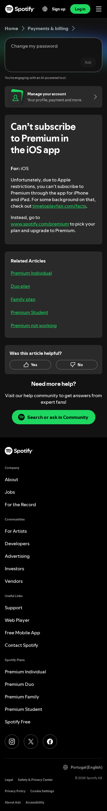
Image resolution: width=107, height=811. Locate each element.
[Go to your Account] (93, 97)
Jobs (10, 492)
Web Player (17, 620)
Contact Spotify (21, 645)
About (11, 479)
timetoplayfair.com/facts (59, 206)
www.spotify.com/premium (40, 223)
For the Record (20, 504)
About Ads (13, 802)
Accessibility (35, 802)
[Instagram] (12, 741)
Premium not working (34, 325)
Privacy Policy (15, 791)
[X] (31, 741)
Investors (14, 568)
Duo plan (20, 286)
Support (13, 607)
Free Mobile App (22, 632)
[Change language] (45, 9)
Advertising (17, 556)
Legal (9, 780)
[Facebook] (50, 741)
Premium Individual (31, 273)
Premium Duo (19, 684)
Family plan (23, 299)
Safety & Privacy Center (35, 780)
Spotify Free (17, 721)
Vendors (14, 581)
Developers (17, 543)
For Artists (16, 531)
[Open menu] (98, 9)
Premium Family (22, 696)
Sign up (58, 9)
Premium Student (29, 312)
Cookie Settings (42, 791)
